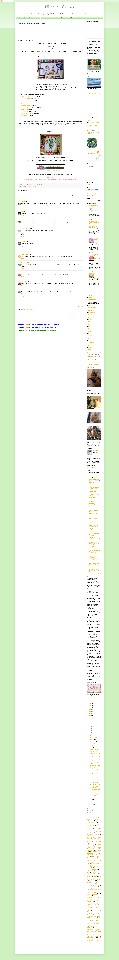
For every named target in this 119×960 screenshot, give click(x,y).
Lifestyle (89, 873)
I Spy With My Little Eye (22, 17)
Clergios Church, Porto (93, 526)
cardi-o (88, 831)
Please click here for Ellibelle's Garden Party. (29, 26)
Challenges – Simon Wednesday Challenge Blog (94, 222)
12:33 (22, 197)
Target (89, 340)
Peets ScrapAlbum (93, 510)
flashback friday (90, 857)
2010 (90, 808)
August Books (92, 535)
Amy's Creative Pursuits (94, 556)
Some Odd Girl (25, 109)
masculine (89, 876)
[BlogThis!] (39, 184)
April (91, 799)
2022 (90, 711)
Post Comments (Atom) (29, 309)
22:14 (22, 215)
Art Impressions (95, 824)
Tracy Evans (90, 922)
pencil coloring (95, 891)
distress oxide (90, 850)
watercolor (98, 924)
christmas (89, 835)
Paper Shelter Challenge (27, 113)
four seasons (93, 859)
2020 (90, 715)
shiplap (88, 906)
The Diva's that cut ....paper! (93, 206)
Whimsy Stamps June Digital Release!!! (95, 790)
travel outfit (89, 923)
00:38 (22, 236)
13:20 (22, 276)
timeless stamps (94, 920)
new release (96, 885)
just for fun (90, 867)
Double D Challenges (94, 271)
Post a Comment (23, 296)
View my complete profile (92, 467)
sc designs (96, 903)
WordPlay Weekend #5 (95, 784)
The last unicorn (93, 779)
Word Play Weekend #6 (95, 765)
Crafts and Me (24, 111)
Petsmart (90, 333)
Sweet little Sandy (94, 777)
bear (98, 827)
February (92, 804)
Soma (89, 338)
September (92, 741)
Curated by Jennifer (93, 525)
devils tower (95, 843)
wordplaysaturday (91, 937)
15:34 (22, 258)
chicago (97, 834)
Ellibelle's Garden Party (34, 17)
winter (96, 934)
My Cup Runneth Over (94, 487)
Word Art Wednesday (94, 254)
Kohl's (89, 321)
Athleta (90, 309)
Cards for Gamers (92, 514)
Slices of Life (92, 528)
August (91, 743)
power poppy (94, 898)
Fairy (88, 856)
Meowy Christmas (92, 511)
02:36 (22, 268)
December (92, 735)
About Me (80, 17)
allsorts (89, 821)
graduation (94, 862)
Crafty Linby (91, 503)
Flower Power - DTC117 (95, 749)
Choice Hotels (91, 312)
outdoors (95, 886)
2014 (90, 728)
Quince (90, 335)
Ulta (89, 344)
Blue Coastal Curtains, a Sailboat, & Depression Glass (94, 566)
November (92, 737)
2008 (90, 812)
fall (92, 856)
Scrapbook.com (92, 299)
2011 (90, 734)
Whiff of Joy (90, 929)
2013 (90, 730)
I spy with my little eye (94, 865)
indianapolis (89, 866)
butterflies (89, 828)
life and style (96, 872)
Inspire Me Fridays (26, 100)
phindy (96, 895)
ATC (93, 825)
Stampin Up (98, 914)
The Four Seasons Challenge (92, 126)
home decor (98, 863)
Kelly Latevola (24, 220)
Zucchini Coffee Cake (93, 548)
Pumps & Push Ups (93, 569)
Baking (94, 827)
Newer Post (21, 306)
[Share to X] (40, 184)
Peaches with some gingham (94, 772)
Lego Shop (90, 323)
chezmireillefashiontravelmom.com (94, 551)
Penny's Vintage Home (94, 563)
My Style (98, 883)
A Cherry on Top (92, 294)
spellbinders (89, 908)
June (91, 747)
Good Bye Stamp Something (94, 787)
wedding (92, 926)
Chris (22, 211)
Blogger (62, 951)
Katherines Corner (93, 542)
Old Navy (90, 331)
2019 (90, 717)
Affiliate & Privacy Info (71, 17)
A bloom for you (92, 508)
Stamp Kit (96, 910)
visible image (90, 924)
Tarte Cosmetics (92, 342)
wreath (99, 937)
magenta (97, 875)
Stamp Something (25, 103)
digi (93, 844)
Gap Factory (91, 316)
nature (89, 885)
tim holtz (92, 919)
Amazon (90, 295)
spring (88, 910)
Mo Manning (92, 880)
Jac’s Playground (25, 254)
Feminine (97, 856)
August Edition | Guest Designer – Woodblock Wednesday (93, 500)
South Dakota (94, 907)
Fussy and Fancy (25, 98)
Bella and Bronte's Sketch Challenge (94, 782)
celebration (89, 832)
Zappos (90, 349)
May (91, 797)
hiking (92, 863)
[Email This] (37, 184)
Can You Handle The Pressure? (93, 236)
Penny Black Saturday (26, 96)
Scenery (89, 904)
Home (50, 306)
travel (97, 922)
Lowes (89, 326)
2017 (90, 721)
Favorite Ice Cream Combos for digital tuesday (94, 762)
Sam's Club (91, 337)
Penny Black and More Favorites (93, 894)
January (92, 806)
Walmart (90, 347)
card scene (96, 829)
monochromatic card (91, 883)
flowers (99, 857)
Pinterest (89, 184)
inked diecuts (96, 866)
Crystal (23, 201)
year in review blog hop (94, 940)
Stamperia (89, 913)
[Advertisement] (43, 32)
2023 (90, 709)
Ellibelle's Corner (59, 7)
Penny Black (24, 186)
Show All (99, 288)
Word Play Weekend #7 (95, 756)
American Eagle (92, 307)
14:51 (22, 293)
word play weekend (32, 186)
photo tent (99, 897)
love (91, 875)
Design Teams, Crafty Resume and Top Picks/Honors (53, 17)
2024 (90, 707)
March (91, 801)
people (89, 896)
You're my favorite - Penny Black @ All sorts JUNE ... (94, 794)
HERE (27, 324)
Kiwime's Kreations (93, 513)
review (98, 901)
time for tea (98, 919)
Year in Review (97, 939)
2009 (90, 810)
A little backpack (93, 758)
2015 (90, 726)
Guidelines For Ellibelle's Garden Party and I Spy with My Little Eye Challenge (93, 94)
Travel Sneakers (96, 923)
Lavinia (94, 869)
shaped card (96, 904)
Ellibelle (96, 450)
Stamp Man (24, 102)
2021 (90, 713)
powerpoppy (89, 900)
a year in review (91, 817)
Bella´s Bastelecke (25, 228)
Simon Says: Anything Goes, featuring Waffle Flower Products (93, 226)
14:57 (22, 207)
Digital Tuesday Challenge (94, 848)
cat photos (95, 831)
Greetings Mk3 (92, 504)
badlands (89, 827)
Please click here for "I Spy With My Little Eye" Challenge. (32, 23)
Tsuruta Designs (92, 497)
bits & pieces (92, 517)
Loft (89, 324)
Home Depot (91, 317)
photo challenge (90, 897)
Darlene (23, 289)
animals (91, 822)
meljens (95, 876)
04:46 (22, 249)
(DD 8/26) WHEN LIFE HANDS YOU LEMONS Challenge (97, 276)
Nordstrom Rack (92, 330)
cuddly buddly (97, 841)
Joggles (90, 297)
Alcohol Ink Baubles (93, 518)
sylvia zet (95, 917)
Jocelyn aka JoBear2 (26, 262)
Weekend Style (97, 927)
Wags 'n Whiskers (25, 105)
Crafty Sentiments (25, 107)
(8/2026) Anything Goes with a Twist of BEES (96, 241)
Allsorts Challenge (92, 119)
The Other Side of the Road (94, 534)
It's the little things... (94, 751)
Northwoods (89, 886)
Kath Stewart (24, 272)
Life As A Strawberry (93, 546)
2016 (90, 723)
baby (98, 825)
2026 (90, 703)
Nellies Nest (91, 482)
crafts (95, 838)
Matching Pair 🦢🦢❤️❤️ (94, 480)
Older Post (80, 306)
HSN (89, 319)
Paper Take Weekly (23, 115)
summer (89, 917)
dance (90, 843)
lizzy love (95, 873)
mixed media (95, 878)
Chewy (90, 310)
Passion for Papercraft (94, 479)
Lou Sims (23, 241)
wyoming (90, 939)
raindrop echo (90, 901)
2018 (90, 719)
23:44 (22, 224)
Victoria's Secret (92, 345)
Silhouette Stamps (97, 906)
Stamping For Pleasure (94, 507)
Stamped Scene (92, 911)
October (92, 739)
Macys (90, 328)
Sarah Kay (89, 903)
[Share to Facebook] (41, 184)
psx (97, 900)
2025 (90, 705)
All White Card (96, 819)
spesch (96, 908)
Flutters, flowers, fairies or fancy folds (95, 754)
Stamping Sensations (94, 916)
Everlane (90, 314)
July (91, 745)
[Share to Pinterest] (43, 184)
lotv (100, 873)
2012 (90, 732)
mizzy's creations (90, 879)
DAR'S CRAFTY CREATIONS (92, 492)
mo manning (98, 879)
